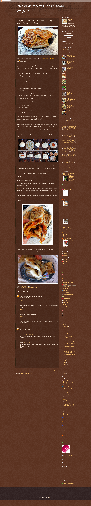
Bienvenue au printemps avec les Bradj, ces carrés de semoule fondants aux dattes (71, 106)
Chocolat (64, 128)
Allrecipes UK (65, 308)
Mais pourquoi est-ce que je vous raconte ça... (68, 174)
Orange (70, 147)
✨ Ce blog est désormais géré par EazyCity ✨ (68, 400)
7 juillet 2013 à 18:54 (26, 313)
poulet (69, 154)
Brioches (67, 123)
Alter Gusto (65, 184)
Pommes (64, 154)
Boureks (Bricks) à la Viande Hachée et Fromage (69, 334)
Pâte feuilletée (72, 148)
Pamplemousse (66, 148)
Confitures (72, 129)
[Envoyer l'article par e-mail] (29, 286)
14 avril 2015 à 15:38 (27, 342)
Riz (62, 156)
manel (21, 313)
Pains (74, 147)
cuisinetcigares (23, 334)
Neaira (21, 327)
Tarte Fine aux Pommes (69, 111)
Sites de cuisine (66, 286)
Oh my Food (65, 226)
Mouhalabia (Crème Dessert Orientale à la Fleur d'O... (69, 356)
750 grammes (65, 317)
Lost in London (66, 425)
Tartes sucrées (70, 158)
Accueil (37, 370)
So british (72, 157)
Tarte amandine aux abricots (71, 219)
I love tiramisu (66, 278)
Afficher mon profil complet (67, 28)
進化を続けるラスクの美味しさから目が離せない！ (68, 432)
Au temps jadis (65, 414)
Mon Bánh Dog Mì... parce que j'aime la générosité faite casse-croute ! (71, 178)
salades (66, 156)
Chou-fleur (70, 128)
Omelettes (65, 147)
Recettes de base (71, 155)
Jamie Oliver (65, 300)
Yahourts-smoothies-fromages (68, 162)
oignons (32, 287)
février (65, 364)
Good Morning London (67, 408)
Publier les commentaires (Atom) (26, 373)
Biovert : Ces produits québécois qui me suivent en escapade (68, 383)
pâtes (63, 149)
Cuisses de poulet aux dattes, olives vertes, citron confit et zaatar (72, 192)
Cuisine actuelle (66, 257)
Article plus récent (19, 370)
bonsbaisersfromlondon (67, 417)
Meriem (70, 19)
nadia (21, 319)
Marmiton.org (65, 255)
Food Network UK (66, 298)
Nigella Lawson (66, 310)
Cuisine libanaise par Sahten (68, 259)
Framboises (63, 140)
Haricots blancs (64, 143)
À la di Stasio (65, 288)
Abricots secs (64, 120)
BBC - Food (65, 302)
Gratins (73, 142)
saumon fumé (71, 156)
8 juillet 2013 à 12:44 (26, 327)
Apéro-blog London (67, 430)
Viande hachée (73, 161)
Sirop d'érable (68, 157)
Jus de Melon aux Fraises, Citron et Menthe (68, 340)
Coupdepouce (66, 292)
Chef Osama (65, 304)
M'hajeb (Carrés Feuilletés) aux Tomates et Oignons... (69, 352)
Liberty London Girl (67, 403)
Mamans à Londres (67, 392)
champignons (64, 126)
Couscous (68, 130)
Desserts (74, 134)
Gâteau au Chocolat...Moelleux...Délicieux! (71, 87)
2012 (64, 368)
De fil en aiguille (68, 134)
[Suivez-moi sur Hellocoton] (67, 455)
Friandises (68, 140)
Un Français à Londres (67, 398)
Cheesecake (68, 127)
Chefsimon (65, 284)
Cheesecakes (73, 127)
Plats (66, 152)
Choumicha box (66, 263)
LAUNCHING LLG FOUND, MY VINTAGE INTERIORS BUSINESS (69, 405)
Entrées (29, 287)
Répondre (21, 300)
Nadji (21, 294)
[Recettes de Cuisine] (66, 462)
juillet (65, 329)
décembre (66, 326)
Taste (64, 296)
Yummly (64, 276)
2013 (64, 324)
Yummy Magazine (66, 306)
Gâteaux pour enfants (66, 142)
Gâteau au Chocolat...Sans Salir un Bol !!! (71, 93)
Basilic (75, 121)
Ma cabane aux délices (67, 212)
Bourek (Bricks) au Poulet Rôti (69, 341)
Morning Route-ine (66, 418)
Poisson (63, 153)
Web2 (69, 167)
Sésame (63, 157)
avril (65, 360)
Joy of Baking (65, 290)
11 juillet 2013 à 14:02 (30, 334)
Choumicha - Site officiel (68, 294)
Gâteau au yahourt (65, 141)
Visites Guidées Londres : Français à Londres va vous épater (67, 394)
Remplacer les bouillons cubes (71, 241)
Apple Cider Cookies (71, 201)
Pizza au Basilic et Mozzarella (69, 354)
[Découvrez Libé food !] (62, 442)
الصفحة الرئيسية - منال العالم (68, 282)
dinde (65, 135)
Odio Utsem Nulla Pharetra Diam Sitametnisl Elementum (68, 410)
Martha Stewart (66, 280)
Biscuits (68, 122)
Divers (68, 135)
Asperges (63, 121)
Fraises (68, 139)
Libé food (65, 265)
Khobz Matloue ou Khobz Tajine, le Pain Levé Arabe (71, 99)
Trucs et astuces (65, 161)
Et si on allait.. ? (65, 437)
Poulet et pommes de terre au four (69, 209)
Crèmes (72, 130)
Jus (73, 143)
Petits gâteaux (69, 150)
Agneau (68, 120)
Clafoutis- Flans (66, 129)
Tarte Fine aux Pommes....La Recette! (71, 56)
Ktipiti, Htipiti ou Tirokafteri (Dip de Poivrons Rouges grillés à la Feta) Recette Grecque (69, 234)
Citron (74, 128)
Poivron (67, 153)
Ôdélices (65, 253)
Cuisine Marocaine (66, 261)
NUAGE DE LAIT (66, 232)
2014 (64, 323)
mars (65, 362)
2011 (64, 369)
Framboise (72, 139)
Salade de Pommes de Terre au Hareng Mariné (69, 349)
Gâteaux (71, 141)
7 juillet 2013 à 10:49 (26, 294)
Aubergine (67, 121)
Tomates (36, 287)
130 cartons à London (67, 413)
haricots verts (70, 143)
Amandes (72, 120)
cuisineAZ (65, 274)
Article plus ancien (54, 370)
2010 (64, 371)
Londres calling (66, 421)
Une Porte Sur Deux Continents (67, 381)
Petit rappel (65, 422)
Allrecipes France (66, 267)
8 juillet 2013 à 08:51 (26, 319)
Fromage (72, 140)
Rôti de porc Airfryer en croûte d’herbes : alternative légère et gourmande (68, 228)
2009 (64, 373)
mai (65, 359)
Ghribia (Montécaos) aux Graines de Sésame (70, 62)
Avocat (72, 121)
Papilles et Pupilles (67, 189)
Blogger (50, 497)
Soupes (63, 158)
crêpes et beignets (65, 131)
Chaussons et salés (23, 287)
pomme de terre (73, 153)
